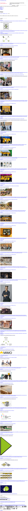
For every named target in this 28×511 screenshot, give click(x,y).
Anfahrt (1, 498)
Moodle (24, 501)
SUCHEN (26, 18)
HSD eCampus (21, 501)
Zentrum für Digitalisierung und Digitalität (10, 505)
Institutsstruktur (2, 7)
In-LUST (1, 13)
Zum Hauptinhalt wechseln (3, 0)
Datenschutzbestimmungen (7, 498)
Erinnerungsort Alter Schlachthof (22, 505)
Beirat (1, 8)
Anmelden (1, 510)
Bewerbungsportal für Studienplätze (4, 501)
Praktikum (1, 9)
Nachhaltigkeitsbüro (17, 505)
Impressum (3, 498)
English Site (4, 13)
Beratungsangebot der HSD (17, 501)
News (6, 13)
